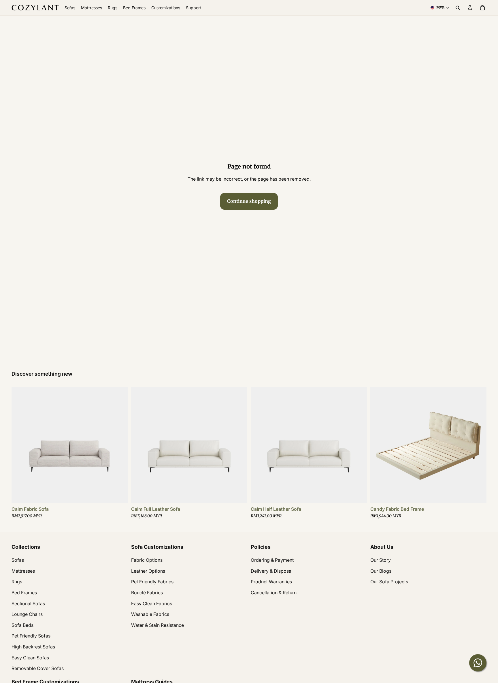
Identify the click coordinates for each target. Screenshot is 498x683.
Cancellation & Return (274, 592)
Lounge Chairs (27, 614)
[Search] (457, 7)
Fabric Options (147, 560)
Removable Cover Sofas (38, 668)
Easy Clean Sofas (30, 657)
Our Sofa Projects (389, 581)
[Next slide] (119, 445)
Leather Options (148, 571)
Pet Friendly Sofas (31, 636)
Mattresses (23, 571)
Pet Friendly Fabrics (152, 581)
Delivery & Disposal (272, 571)
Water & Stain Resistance (157, 625)
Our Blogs (380, 571)
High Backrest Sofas (33, 647)
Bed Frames (24, 592)
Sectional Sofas (28, 603)
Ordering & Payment (272, 560)
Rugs (17, 581)
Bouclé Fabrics (147, 592)
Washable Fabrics (150, 614)
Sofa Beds (22, 625)
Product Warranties (271, 581)
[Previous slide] (20, 445)
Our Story (380, 560)
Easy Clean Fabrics (151, 603)
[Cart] (482, 7)
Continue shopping (249, 201)
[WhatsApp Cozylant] (477, 662)
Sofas (18, 560)
